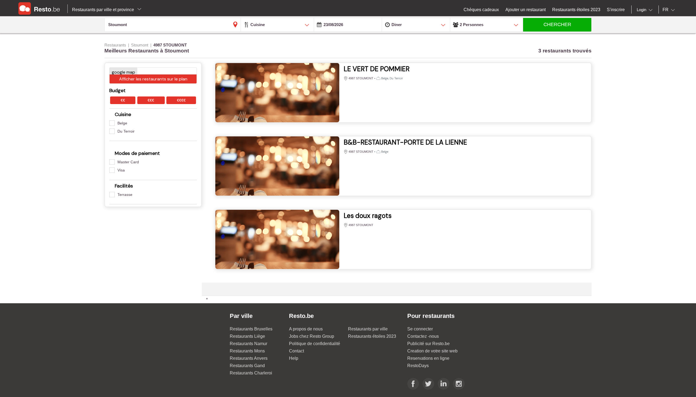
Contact (296, 351)
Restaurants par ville (368, 329)
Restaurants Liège (247, 336)
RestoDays (418, 365)
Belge (122, 123)
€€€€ (181, 100)
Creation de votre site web (432, 351)
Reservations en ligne (428, 358)
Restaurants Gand (247, 365)
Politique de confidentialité (314, 343)
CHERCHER (557, 24)
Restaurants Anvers (249, 358)
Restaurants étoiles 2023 (372, 336)
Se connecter (420, 329)
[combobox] (645, 10)
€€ (123, 100)
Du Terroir (126, 131)
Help (293, 358)
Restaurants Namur (248, 343)
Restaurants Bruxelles (251, 329)
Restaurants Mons (247, 351)
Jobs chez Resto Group (311, 336)
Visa (121, 170)
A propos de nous (306, 329)
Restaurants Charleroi (251, 373)
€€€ (151, 100)
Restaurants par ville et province (103, 9)
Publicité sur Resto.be (428, 343)
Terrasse (124, 194)
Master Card (128, 162)
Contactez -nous (423, 336)
